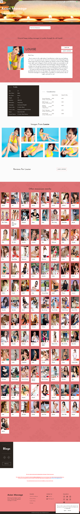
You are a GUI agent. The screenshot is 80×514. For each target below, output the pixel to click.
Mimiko (44, 276)
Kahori (3, 293)
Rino (3, 343)
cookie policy (68, 508)
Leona (33, 259)
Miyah (73, 222)
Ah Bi (3, 431)
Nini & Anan (45, 379)
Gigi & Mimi (15, 379)
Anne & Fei (74, 310)
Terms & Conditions (34, 496)
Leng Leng (74, 362)
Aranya (33, 242)
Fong (63, 397)
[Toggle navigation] (41, 11)
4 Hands (52, 11)
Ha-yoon (54, 259)
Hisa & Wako (43, 344)
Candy (43, 362)
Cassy (63, 362)
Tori (53, 327)
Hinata (23, 397)
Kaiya (73, 276)
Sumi (23, 205)
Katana (34, 327)
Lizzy (63, 259)
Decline (69, 510)
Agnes (3, 205)
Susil (33, 362)
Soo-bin (24, 242)
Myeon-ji (24, 259)
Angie (73, 205)
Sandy (33, 414)
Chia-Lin (44, 259)
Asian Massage (15, 495)
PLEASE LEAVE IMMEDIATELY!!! (56, 478)
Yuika (53, 276)
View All (6, 463)
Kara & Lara (25, 379)
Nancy (63, 293)
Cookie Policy (32, 500)
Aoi (13, 205)
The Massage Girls (14, 224)
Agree (65, 510)
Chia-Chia (64, 222)
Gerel (23, 310)
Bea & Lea (44, 310)
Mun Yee (44, 414)
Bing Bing (14, 259)
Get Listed (65, 11)
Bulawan (54, 242)
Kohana (24, 222)
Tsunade (24, 327)
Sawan (53, 414)
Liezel (53, 205)
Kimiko (3, 327)
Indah (23, 293)
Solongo (4, 379)
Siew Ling (54, 222)
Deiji (43, 222)
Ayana (33, 205)
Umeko (13, 276)
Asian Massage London (14, 11)
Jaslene (63, 205)
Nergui (73, 242)
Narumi (64, 379)
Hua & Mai (54, 310)
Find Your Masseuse (35, 27)
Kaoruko (74, 327)
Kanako (14, 343)
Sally (73, 259)
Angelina (24, 362)
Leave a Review (67, 51)
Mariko (3, 397)
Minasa (23, 343)
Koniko (63, 276)
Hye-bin (4, 310)
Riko (23, 276)
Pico (3, 259)
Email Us (50, 496)
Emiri (33, 276)
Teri (13, 414)
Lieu (73, 397)
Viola (43, 205)
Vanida (3, 276)
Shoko (13, 397)
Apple (53, 293)
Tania (33, 222)
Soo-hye (14, 310)
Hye (43, 242)
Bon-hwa (74, 343)
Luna (13, 362)
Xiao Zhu (64, 414)
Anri (33, 343)
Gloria (53, 362)
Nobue (43, 327)
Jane (33, 293)
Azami (13, 293)
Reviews (59, 11)
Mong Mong (45, 293)
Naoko (63, 327)
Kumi (13, 327)
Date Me (67, 47)
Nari (63, 242)
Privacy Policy (33, 498)
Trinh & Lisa (65, 310)
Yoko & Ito (54, 343)
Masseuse (45, 11)
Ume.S (33, 397)
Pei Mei (14, 242)
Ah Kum (24, 414)
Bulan (43, 397)
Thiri (3, 242)
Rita (3, 362)
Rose (33, 310)
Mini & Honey (33, 380)
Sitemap (31, 503)
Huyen (73, 414)
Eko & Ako (64, 343)
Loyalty (72, 11)
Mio (73, 379)
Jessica (73, 293)
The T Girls (4, 222)
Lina (3, 414)
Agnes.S (54, 397)
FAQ (78, 11)
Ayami (53, 379)
